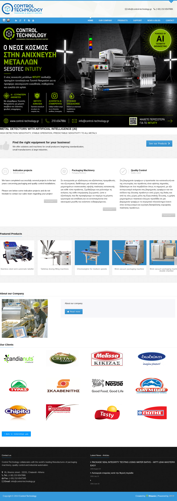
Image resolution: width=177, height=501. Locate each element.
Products (123, 20)
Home (90, 20)
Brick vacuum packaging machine (92, 269)
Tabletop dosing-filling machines (17, 269)
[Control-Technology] (24, 9)
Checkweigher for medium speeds (55, 269)
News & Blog (153, 20)
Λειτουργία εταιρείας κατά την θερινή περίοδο (111, 474)
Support (137, 20)
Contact (170, 20)
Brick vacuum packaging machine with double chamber (129, 270)
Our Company (105, 20)
